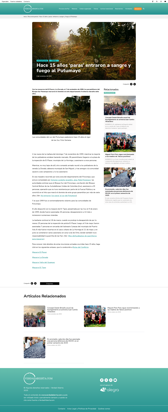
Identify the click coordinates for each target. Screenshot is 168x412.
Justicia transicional (106, 9)
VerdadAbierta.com (46, 400)
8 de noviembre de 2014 (44, 76)
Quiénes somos (104, 409)
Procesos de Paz (64, 9)
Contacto (27, 1)
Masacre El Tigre (39, 267)
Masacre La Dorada (40, 257)
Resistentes (119, 9)
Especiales (5, 1)
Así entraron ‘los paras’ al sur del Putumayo (58, 195)
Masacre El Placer (39, 252)
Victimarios (128, 9)
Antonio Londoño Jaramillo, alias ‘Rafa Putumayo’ (71, 180)
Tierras (96, 9)
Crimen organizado (85, 9)
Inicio (25, 17)
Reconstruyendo (33, 17)
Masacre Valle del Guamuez (43, 262)
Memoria (74, 9)
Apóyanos (138, 9)
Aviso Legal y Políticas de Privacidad (81, 409)
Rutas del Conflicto (80, 247)
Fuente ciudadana (16, 1)
